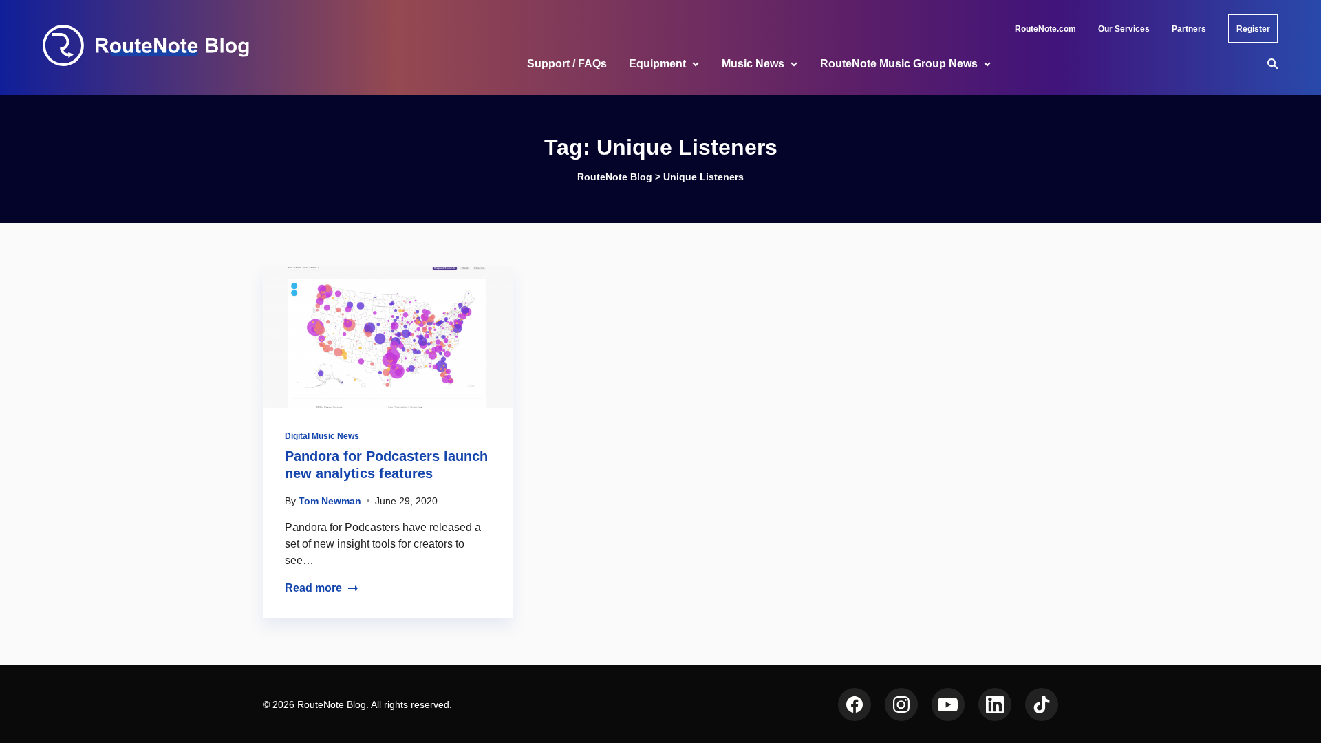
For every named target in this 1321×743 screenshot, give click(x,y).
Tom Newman (330, 500)
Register (1253, 29)
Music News (753, 63)
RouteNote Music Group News (899, 63)
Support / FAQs (567, 63)
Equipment (657, 63)
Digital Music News (322, 436)
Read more (313, 588)
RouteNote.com (1045, 29)
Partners (1189, 29)
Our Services (1124, 29)
